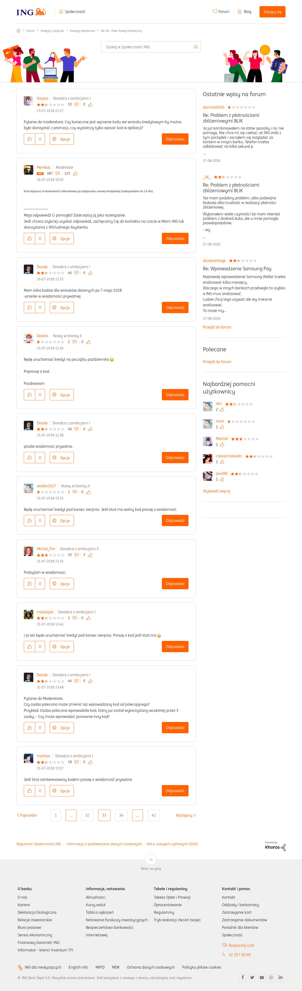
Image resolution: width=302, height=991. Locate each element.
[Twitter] (252, 978)
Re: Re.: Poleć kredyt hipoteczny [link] (121, 31)
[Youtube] (261, 978)
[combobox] (151, 47)
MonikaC (44, 167)
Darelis (42, 335)
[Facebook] (243, 978)
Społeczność (75, 11)
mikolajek (45, 612)
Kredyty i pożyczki (52, 31)
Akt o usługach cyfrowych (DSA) (172, 844)
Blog (247, 11)
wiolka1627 (46, 485)
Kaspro (42, 98)
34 (121, 815)
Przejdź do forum (217, 327)
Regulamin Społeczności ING (39, 844)
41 (154, 815)
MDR (115, 967)
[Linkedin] (280, 978)
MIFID (100, 967)
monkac (43, 755)
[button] (29, 139)
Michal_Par (46, 548)
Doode (42, 266)
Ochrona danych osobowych (151, 967)
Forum (224, 11)
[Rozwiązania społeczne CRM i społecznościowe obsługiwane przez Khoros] (275, 846)
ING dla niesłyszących (43, 967)
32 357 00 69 (240, 954)
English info (78, 967)
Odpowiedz (175, 139)
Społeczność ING (18, 31)
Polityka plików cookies (201, 967)
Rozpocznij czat (241, 945)
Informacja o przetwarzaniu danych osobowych (104, 844)
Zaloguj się (272, 11)
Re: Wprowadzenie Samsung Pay (237, 268)
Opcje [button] (65, 139)
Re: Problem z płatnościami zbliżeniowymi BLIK (231, 118)
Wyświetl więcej (216, 491)
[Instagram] (271, 978)
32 (87, 815)
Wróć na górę (151, 869)
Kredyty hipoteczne (82, 31)
